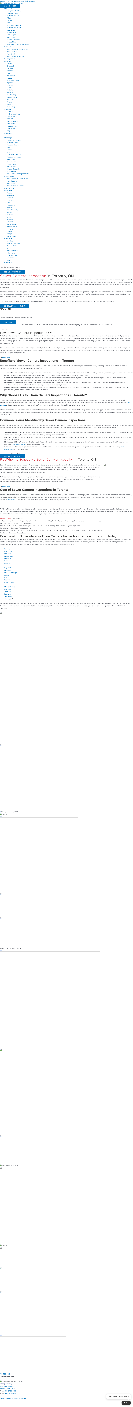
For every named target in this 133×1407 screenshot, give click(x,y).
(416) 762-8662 (10, 1391)
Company (7, 109)
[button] (66, 357)
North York (10, 66)
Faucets (9, 20)
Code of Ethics (12, 116)
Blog (8, 131)
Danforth (10, 90)
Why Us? (10, 119)
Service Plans (11, 42)
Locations (7, 61)
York (8, 73)
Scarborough (11, 107)
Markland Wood (12, 97)
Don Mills (10, 99)
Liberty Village (12, 95)
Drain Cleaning (12, 51)
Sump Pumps (11, 32)
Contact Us (8, 133)
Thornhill (10, 102)
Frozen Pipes (11, 35)
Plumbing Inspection (14, 28)
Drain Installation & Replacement (18, 49)
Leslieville (10, 92)
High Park (10, 83)
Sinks (8, 23)
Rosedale (10, 85)
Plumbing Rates (12, 126)
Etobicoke (10, 71)
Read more (6, 357)
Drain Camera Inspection (15, 56)
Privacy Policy (12, 1403)
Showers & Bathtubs (14, 25)
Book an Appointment (14, 114)
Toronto (9, 63)
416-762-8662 (5, 1374)
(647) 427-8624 (10, 1393)
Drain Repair (11, 54)
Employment (11, 128)
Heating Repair (9, 59)
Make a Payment (12, 121)
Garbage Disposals (13, 40)
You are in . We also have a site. (18, 1)
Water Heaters (11, 37)
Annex (9, 88)
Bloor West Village (13, 80)
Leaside (9, 78)
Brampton (10, 104)
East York (10, 68)
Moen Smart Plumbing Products (18, 44)
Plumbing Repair (12, 13)
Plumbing (7, 8)
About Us (10, 111)
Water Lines (11, 30)
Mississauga (11, 76)
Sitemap (3, 1403)
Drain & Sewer (9, 47)
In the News (11, 124)
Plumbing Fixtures (13, 15)
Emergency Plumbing (14, 11)
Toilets (9, 18)
